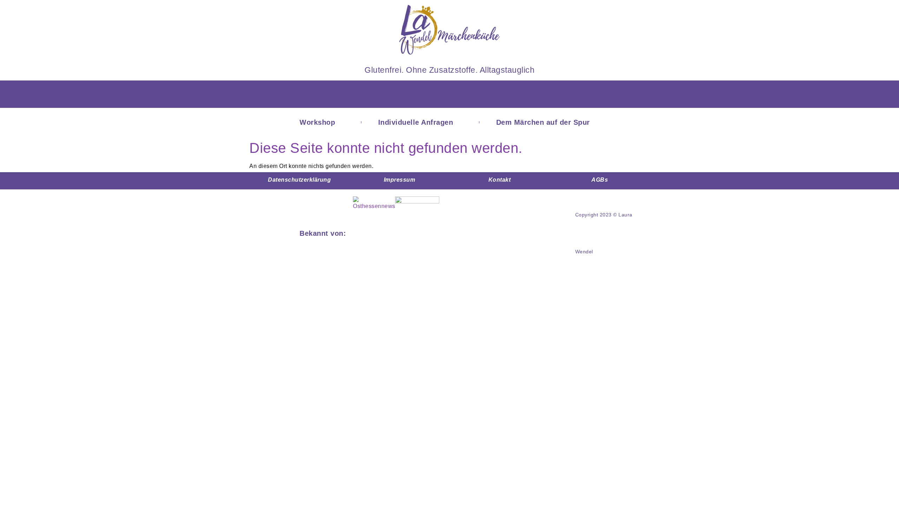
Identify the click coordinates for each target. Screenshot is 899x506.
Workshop (317, 122)
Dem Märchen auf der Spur (543, 122)
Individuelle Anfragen (415, 122)
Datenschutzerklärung (299, 180)
